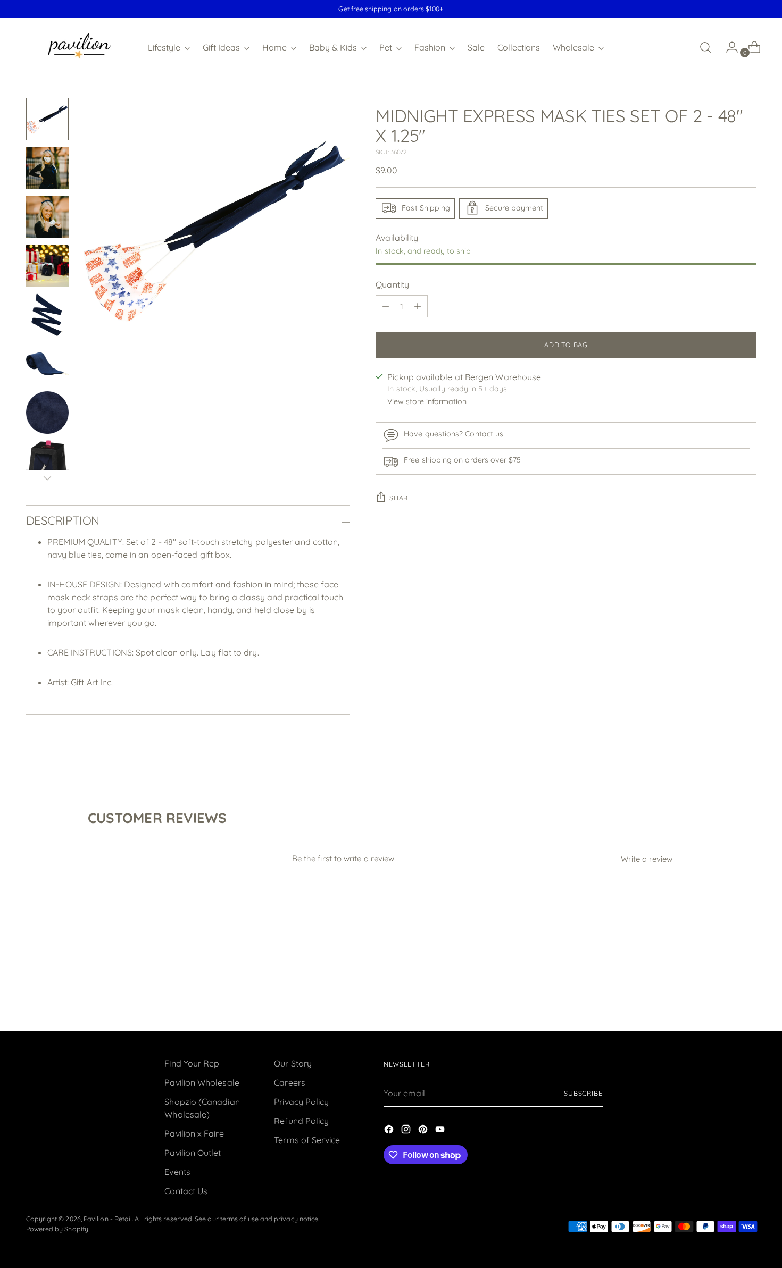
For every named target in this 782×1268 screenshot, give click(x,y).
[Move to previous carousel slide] (723, 995)
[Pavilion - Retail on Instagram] (407, 1131)
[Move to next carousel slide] (747, 995)
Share (400, 498)
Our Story (293, 1063)
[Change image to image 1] (47, 119)
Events (177, 1171)
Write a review (646, 859)
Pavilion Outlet (192, 1152)
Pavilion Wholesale (201, 1082)
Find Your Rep (191, 1063)
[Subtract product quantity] (385, 306)
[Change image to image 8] (47, 461)
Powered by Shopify (57, 1229)
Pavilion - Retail (108, 1219)
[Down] (47, 478)
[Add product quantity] (417, 306)
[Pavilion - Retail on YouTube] (441, 1131)
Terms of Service (307, 1140)
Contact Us (185, 1191)
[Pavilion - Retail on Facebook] (390, 1131)
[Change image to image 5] (47, 314)
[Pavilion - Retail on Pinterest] (424, 1131)
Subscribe (583, 1093)
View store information (427, 401)
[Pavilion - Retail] (79, 47)
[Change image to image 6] (47, 363)
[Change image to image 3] (47, 217)
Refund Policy (301, 1120)
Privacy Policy (301, 1101)
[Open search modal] (705, 47)
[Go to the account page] (727, 47)
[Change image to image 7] (47, 412)
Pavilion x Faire (193, 1133)
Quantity (392, 284)
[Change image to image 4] (47, 266)
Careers (289, 1082)
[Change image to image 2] (47, 168)
